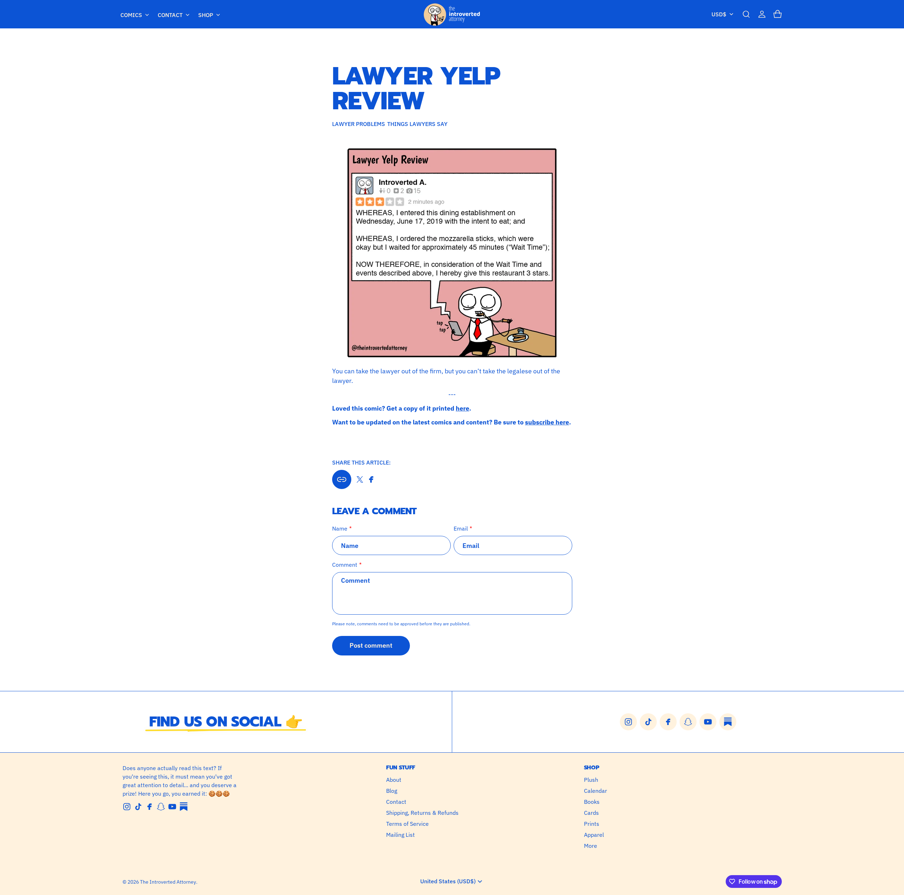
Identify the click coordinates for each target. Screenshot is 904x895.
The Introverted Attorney (168, 882)
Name (339, 528)
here (462, 408)
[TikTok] (138, 806)
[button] (746, 14)
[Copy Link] (341, 479)
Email (461, 528)
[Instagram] (127, 806)
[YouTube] (172, 806)
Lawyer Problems (358, 123)
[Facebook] (149, 806)
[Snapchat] (161, 806)
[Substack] (183, 806)
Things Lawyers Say (417, 123)
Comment (344, 564)
